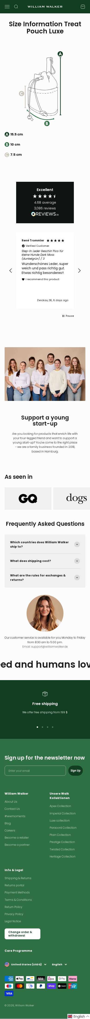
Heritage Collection (62, 856)
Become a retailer (17, 838)
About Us (11, 802)
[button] (10, 270)
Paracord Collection (63, 828)
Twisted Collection (62, 849)
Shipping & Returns (18, 878)
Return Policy (13, 907)
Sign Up (76, 770)
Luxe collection (60, 820)
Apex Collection (60, 806)
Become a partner (17, 845)
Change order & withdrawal (20, 933)
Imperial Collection (63, 813)
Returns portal (14, 885)
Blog (8, 823)
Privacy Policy (14, 914)
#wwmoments (15, 816)
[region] (45, 270)
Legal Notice (13, 921)
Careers (10, 830)
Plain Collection (60, 835)
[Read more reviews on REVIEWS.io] (45, 215)
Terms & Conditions (18, 900)
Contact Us (12, 809)
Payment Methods (17, 892)
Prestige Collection (62, 842)
